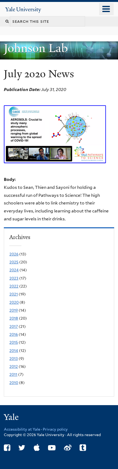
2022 (13, 286)
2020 (14, 302)
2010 (13, 382)
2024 (14, 270)
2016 (13, 334)
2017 (13, 326)
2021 (13, 294)
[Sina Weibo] (67, 447)
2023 (13, 278)
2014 (13, 350)
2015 (13, 342)
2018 (13, 318)
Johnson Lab (37, 48)
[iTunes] (37, 447)
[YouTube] (51, 447)
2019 (13, 310)
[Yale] (12, 417)
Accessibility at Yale (22, 429)
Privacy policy (55, 429)
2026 (13, 254)
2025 (13, 262)
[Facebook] (7, 447)
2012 (13, 366)
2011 (13, 374)
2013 (13, 358)
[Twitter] (21, 447)
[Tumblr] (83, 447)
